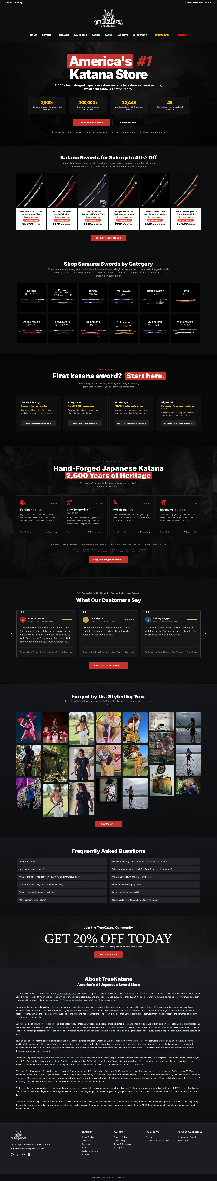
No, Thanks (108, 619)
